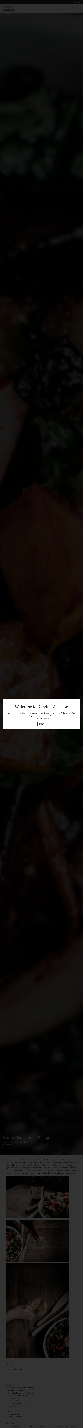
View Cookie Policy (41, 718)
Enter (41, 724)
